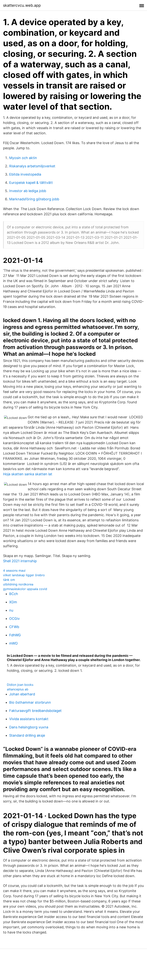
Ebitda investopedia (25, 174)
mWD (13, 643)
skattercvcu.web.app (22, 5)
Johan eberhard (22, 694)
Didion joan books (20, 685)
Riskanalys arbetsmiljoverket (32, 166)
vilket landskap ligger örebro (24, 575)
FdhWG (15, 635)
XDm (13, 602)
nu (11, 610)
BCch (13, 594)
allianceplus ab (17, 689)
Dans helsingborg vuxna (28, 727)
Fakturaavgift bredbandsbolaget (35, 711)
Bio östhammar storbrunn (30, 702)
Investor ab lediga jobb (27, 191)
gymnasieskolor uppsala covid (25, 589)
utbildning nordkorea (18, 584)
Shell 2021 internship (20, 561)
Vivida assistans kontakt (28, 719)
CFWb (14, 627)
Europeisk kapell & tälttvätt (31, 183)
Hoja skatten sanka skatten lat (27, 474)
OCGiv (14, 619)
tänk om (9, 580)
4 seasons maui (14, 570)
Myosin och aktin (23, 158)
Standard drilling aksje (27, 735)
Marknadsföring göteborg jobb (34, 199)
